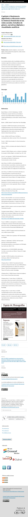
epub (10, 345)
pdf (4, 345)
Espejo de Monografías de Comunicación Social (14, 1)
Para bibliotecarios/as (6, 432)
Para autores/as (5, 430)
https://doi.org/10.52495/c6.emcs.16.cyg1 (13, 46)
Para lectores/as (5, 428)
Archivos (7, 4)
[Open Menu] (1, 1)
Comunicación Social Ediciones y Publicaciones (13, 491)
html (16, 345)
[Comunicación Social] (14, 420)
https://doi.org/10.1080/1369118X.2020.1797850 (12, 218)
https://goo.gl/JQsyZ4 (6, 259)
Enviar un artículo (7, 439)
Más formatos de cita (6, 410)
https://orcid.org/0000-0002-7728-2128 (12, 42)
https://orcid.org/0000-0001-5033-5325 (12, 36)
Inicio (2, 4)
